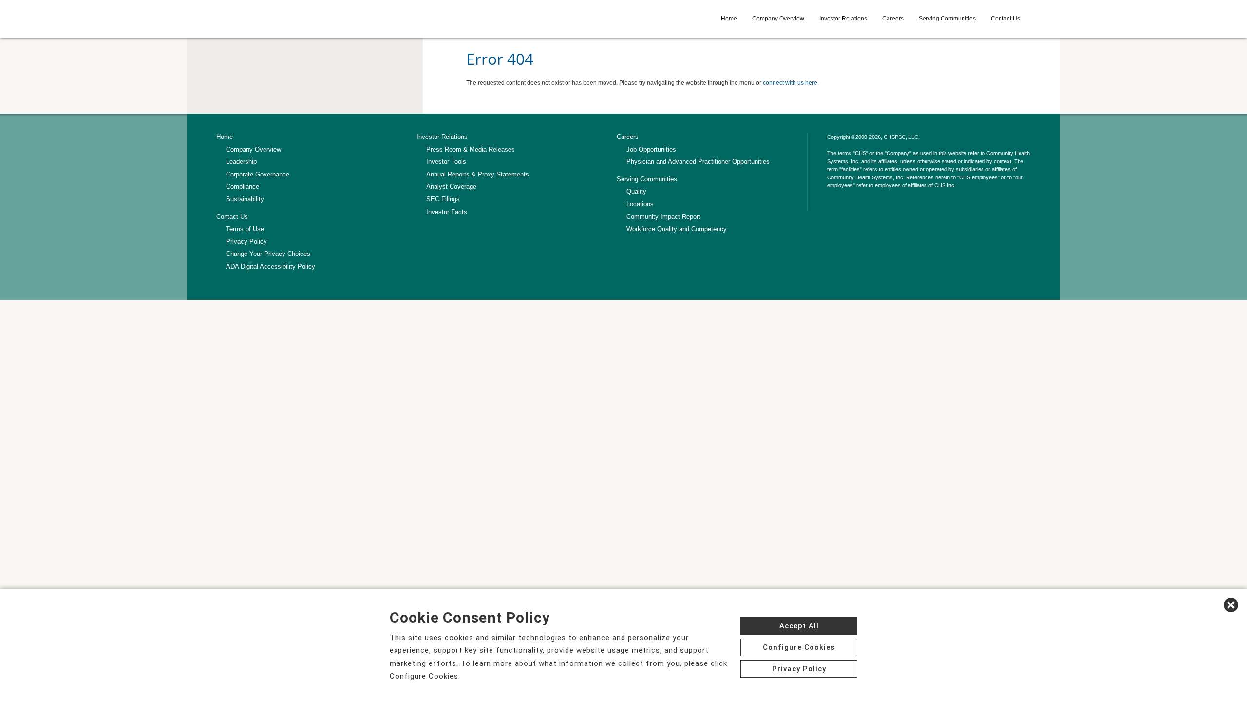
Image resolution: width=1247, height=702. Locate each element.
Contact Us (1005, 18)
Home (729, 18)
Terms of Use (245, 229)
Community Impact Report (663, 216)
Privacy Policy (246, 241)
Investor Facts (446, 211)
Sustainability (245, 199)
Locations (640, 204)
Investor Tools (446, 161)
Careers (893, 18)
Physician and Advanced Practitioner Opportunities (698, 161)
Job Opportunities (651, 149)
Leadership (241, 161)
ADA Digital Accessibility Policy (270, 266)
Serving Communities (947, 18)
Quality (636, 191)
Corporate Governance (257, 174)
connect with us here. (791, 82)
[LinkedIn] (832, 204)
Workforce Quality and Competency (676, 229)
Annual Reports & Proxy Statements (477, 174)
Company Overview (778, 18)
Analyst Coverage (451, 186)
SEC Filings (443, 199)
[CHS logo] (286, 18)
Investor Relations (843, 18)
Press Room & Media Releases (470, 149)
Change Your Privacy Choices (268, 253)
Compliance (242, 186)
